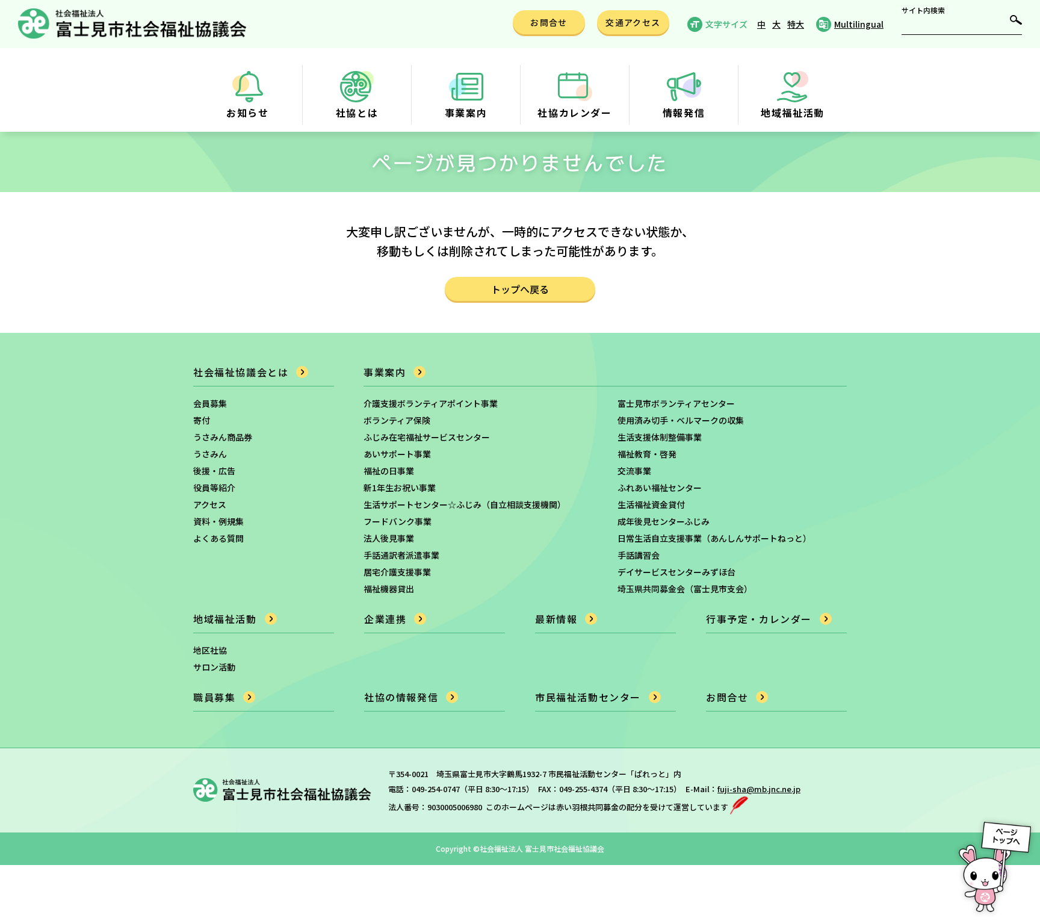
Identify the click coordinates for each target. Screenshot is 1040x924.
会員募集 (210, 403)
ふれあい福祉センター (660, 488)
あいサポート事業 (397, 454)
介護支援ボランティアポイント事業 (431, 403)
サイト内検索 (923, 10)
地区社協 (210, 650)
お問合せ (727, 697)
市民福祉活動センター (588, 697)
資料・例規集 (218, 521)
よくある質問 (218, 538)
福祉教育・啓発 (647, 454)
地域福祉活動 (225, 619)
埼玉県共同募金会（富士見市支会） (685, 589)
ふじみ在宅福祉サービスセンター (427, 437)
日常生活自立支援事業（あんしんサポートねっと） (714, 538)
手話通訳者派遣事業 (401, 555)
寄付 (201, 420)
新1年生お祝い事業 (400, 488)
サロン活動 (214, 667)
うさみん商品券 (222, 437)
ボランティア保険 (397, 420)
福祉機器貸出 (389, 589)
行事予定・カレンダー (759, 619)
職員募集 (214, 697)
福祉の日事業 (389, 471)
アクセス (209, 504)
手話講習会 (639, 555)
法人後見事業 (389, 538)
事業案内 (385, 372)
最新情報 (556, 619)
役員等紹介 (214, 488)
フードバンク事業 (398, 521)
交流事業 (634, 471)
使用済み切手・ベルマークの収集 (681, 420)
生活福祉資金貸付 (651, 504)
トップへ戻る (520, 289)
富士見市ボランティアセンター (676, 403)
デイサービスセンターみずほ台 (676, 572)
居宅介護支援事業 (397, 572)
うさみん (210, 454)
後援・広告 (214, 471)
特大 (795, 24)
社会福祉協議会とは (240, 372)
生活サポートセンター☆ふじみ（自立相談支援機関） (465, 504)
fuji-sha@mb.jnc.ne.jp (758, 789)
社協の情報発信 (401, 697)
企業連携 (385, 619)
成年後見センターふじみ (664, 521)
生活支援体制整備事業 (660, 437)
